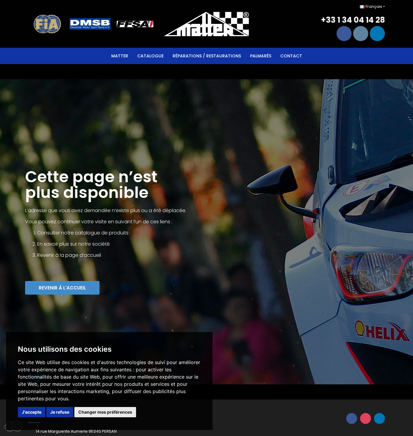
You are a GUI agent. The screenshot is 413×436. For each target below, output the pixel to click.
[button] (62, 288)
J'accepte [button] (31, 412)
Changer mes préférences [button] (105, 412)
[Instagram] (360, 33)
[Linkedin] (377, 33)
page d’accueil (83, 255)
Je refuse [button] (59, 412)
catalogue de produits (101, 232)
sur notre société (90, 244)
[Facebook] (344, 33)
